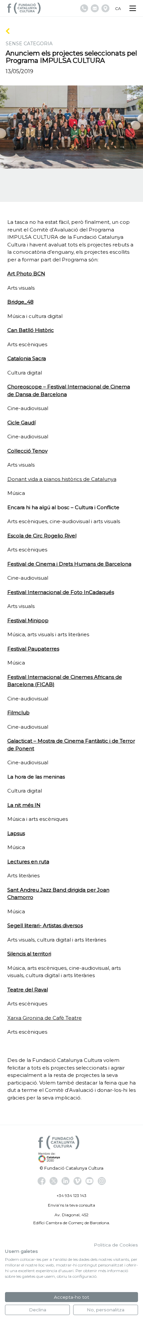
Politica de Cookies (116, 1245)
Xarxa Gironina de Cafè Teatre (44, 1018)
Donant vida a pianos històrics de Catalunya (61, 479)
